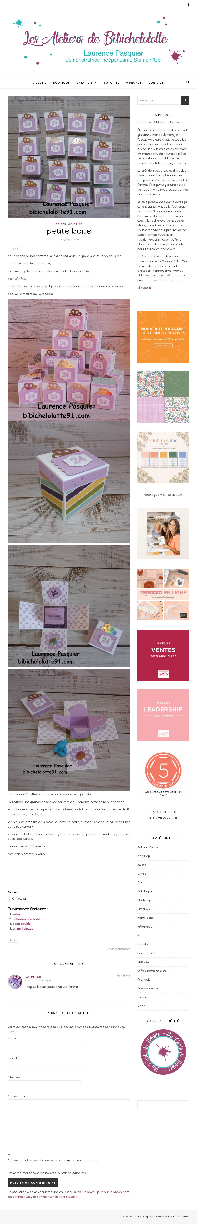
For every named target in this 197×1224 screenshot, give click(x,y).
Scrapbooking (147, 988)
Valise (17, 914)
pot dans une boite (26, 919)
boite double (22, 923)
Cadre (141, 873)
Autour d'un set (148, 847)
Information (145, 926)
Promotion (145, 979)
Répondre (123, 975)
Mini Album (144, 944)
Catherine (33, 976)
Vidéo (141, 1006)
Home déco (145, 918)
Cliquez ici (144, 288)
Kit (139, 935)
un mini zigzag (23, 928)
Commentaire (17, 1096)
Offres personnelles (151, 970)
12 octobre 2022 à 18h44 (38, 981)
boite (13, 940)
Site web (14, 1077)
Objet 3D (75, 224)
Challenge (144, 900)
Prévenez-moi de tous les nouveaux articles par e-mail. (48, 1173)
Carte (141, 882)
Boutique (61, 82)
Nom (12, 1039)
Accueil (39, 82)
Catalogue (144, 891)
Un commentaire (118, 949)
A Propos (134, 82)
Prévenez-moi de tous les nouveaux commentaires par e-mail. (53, 1160)
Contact (156, 82)
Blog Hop (143, 856)
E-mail (13, 1058)
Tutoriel (111, 82)
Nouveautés (146, 953)
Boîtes (61, 224)
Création (84, 82)
